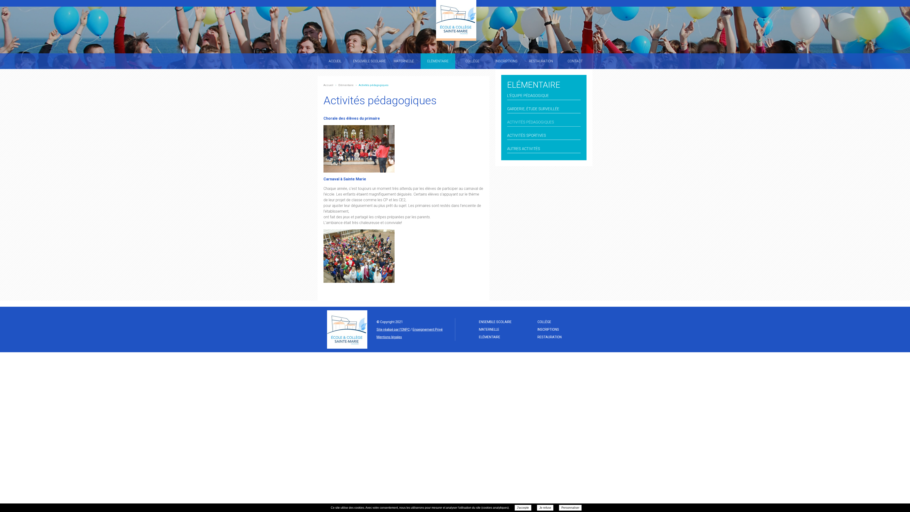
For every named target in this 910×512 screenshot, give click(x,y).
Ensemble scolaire (495, 322)
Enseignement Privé (428, 329)
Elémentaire (489, 337)
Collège (544, 322)
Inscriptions (548, 329)
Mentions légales (389, 337)
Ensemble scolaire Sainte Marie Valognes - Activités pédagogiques (456, 19)
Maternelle (489, 329)
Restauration (549, 337)
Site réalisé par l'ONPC (393, 329)
